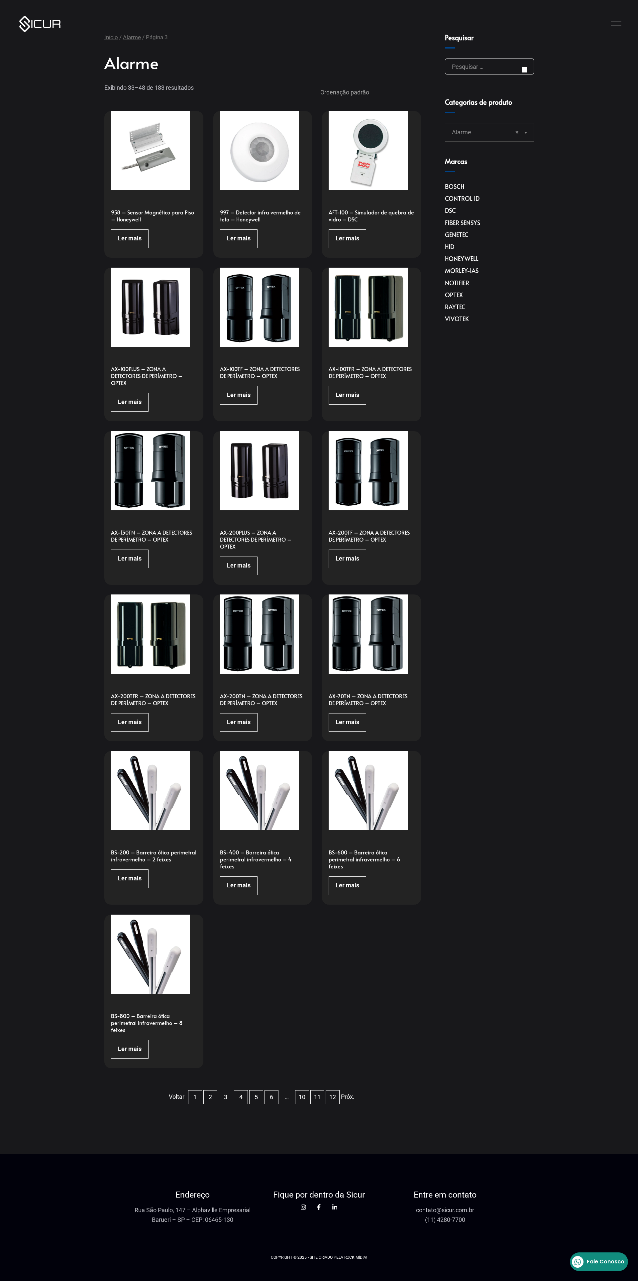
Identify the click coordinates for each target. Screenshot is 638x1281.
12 (332, 1096)
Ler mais (130, 238)
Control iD (462, 198)
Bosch (454, 186)
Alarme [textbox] (485, 132)
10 (302, 1096)
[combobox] (489, 132)
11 (317, 1096)
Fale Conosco (605, 1261)
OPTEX (454, 295)
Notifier (457, 283)
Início (111, 37)
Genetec (457, 234)
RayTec (455, 307)
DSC (450, 210)
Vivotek (457, 319)
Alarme (132, 37)
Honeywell (461, 258)
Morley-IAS (461, 270)
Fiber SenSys (462, 222)
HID (449, 246)
